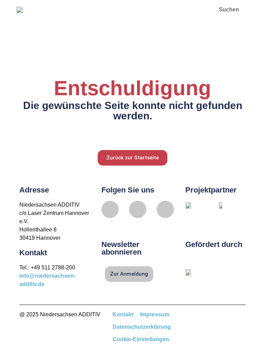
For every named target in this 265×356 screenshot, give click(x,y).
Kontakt (122, 314)
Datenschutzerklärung (141, 327)
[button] (199, 9)
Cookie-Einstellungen (140, 339)
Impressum (154, 314)
